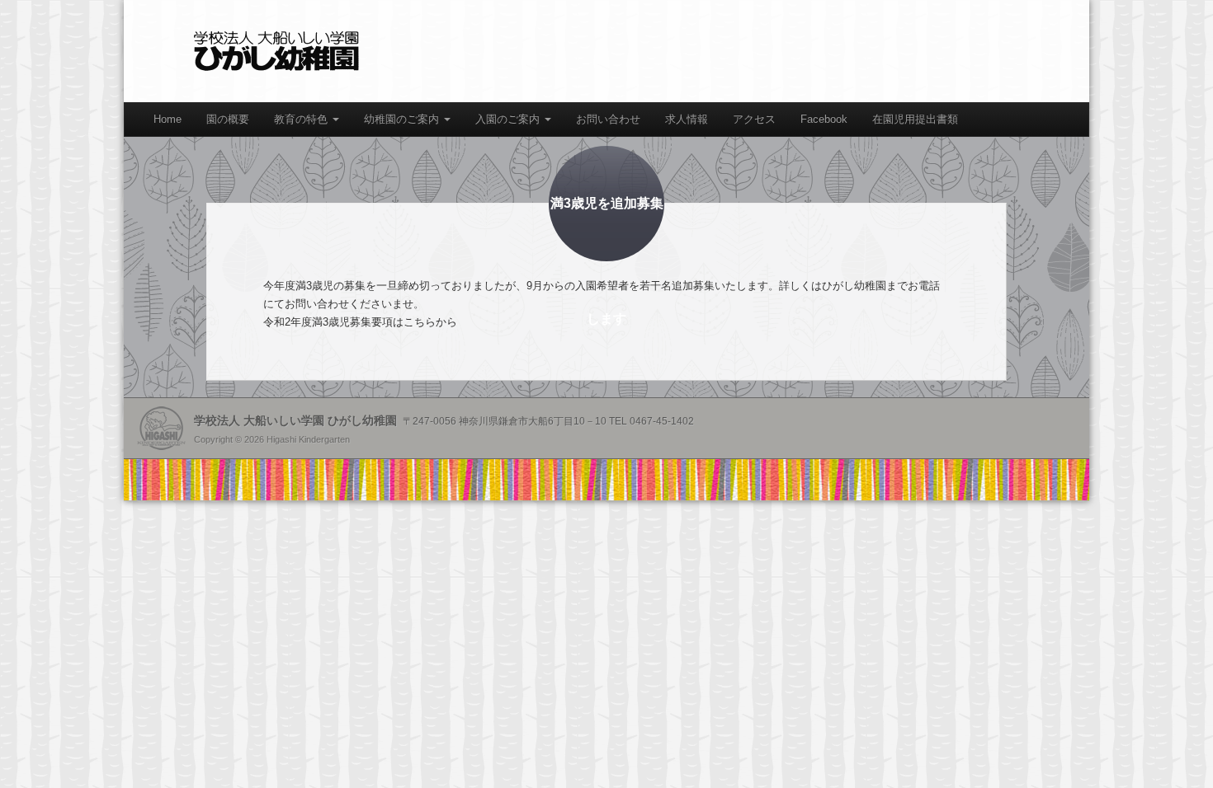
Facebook (823, 119)
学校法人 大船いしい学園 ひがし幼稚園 (276, 51)
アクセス (754, 119)
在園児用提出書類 (915, 119)
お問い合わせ (608, 119)
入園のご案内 (509, 119)
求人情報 (686, 119)
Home (167, 119)
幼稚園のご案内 (403, 119)
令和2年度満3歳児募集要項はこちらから (360, 322)
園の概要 (227, 119)
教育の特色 (302, 119)
